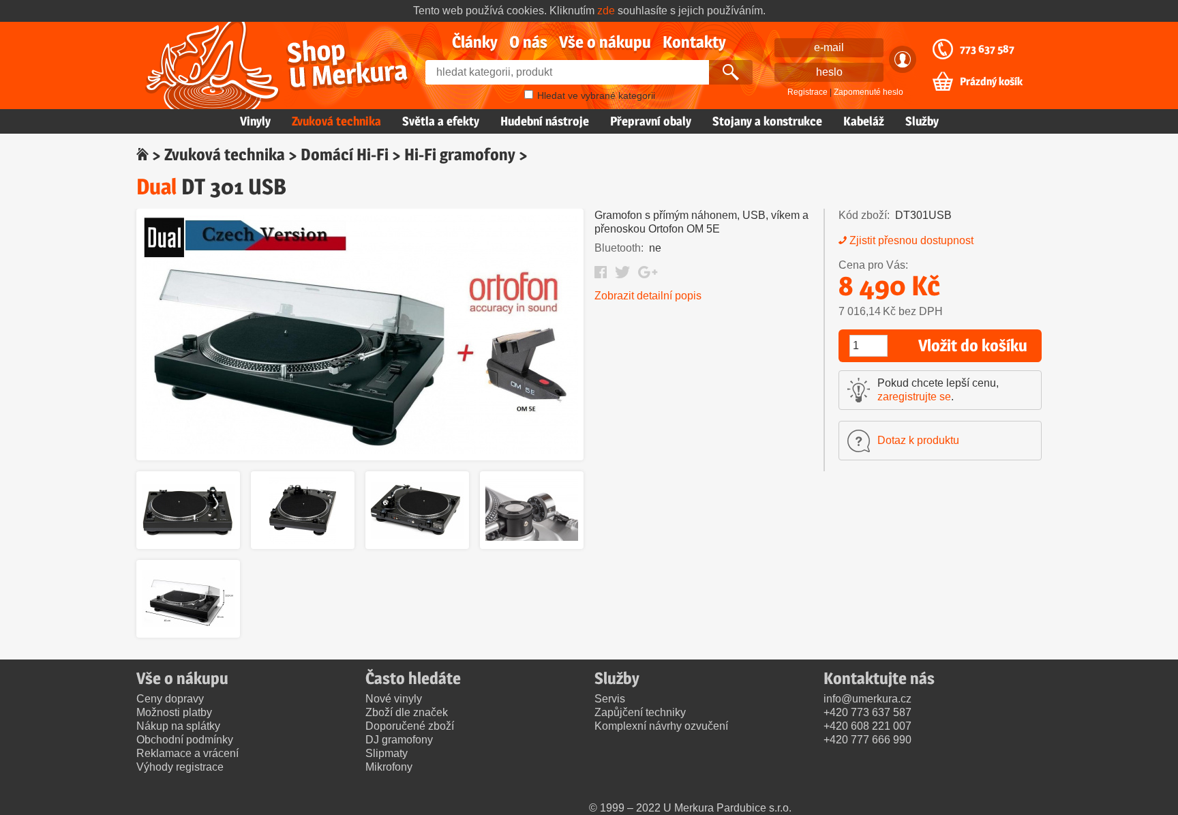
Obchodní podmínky (184, 739)
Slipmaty (386, 753)
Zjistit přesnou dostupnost (911, 240)
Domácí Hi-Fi (345, 154)
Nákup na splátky (178, 726)
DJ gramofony (399, 739)
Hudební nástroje (544, 121)
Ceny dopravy (170, 699)
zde (606, 10)
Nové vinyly (393, 699)
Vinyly (255, 121)
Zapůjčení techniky (640, 712)
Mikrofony (388, 767)
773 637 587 (987, 49)
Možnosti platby (174, 712)
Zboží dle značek (406, 712)
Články (475, 42)
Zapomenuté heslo (868, 92)
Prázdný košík (991, 81)
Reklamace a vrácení (187, 753)
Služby (922, 121)
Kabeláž (863, 121)
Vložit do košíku (972, 345)
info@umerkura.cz (867, 699)
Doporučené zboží (409, 726)
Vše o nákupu (605, 42)
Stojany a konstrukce (767, 121)
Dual (156, 186)
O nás (528, 42)
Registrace (807, 92)
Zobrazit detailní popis (647, 295)
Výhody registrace (180, 767)
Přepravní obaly (650, 121)
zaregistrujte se (914, 396)
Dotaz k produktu (918, 440)
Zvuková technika (336, 121)
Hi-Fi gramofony (459, 154)
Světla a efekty (440, 121)
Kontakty (694, 42)
